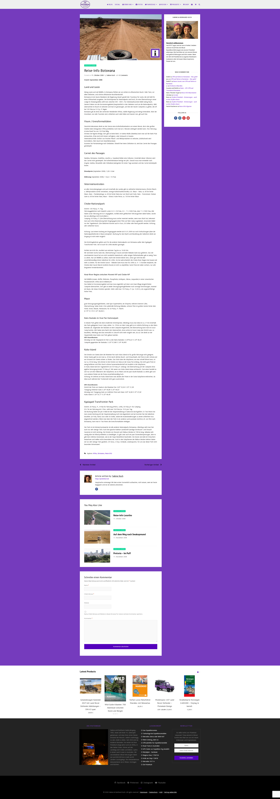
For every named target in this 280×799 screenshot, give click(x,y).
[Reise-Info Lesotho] (97, 517)
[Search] (199, 4)
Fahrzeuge (151, 4)
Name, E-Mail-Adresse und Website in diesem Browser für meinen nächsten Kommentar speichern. (113, 614)
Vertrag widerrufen (170, 792)
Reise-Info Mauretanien (189, 93)
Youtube (162, 783)
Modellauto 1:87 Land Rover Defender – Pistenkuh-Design (164, 703)
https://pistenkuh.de (102, 479)
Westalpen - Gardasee (150, 752)
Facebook (120, 783)
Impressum (143, 792)
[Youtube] (188, 118)
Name (86, 585)
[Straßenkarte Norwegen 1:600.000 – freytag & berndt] (189, 686)
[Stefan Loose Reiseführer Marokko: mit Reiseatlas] (140, 686)
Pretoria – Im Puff (122, 553)
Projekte (176, 4)
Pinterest (134, 783)
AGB (160, 792)
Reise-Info (108, 453)
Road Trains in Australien (151, 746)
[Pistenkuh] (85, 4)
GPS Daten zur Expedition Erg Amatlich (156, 749)
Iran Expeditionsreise (150, 730)
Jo (167, 86)
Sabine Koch (111, 75)
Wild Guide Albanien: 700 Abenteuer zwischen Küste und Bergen (115, 707)
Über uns (128, 4)
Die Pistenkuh (147, 764)
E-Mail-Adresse (89, 594)
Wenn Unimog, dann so (150, 740)
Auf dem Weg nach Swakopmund (129, 534)
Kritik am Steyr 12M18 (150, 758)
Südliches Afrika (90, 65)
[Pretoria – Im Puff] (97, 555)
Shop (187, 4)
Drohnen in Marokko (176, 86)
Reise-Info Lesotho (122, 515)
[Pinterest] (184, 118)
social (117, 4)
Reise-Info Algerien (185, 106)
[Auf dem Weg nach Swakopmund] (97, 536)
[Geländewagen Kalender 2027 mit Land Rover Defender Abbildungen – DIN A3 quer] (90, 686)
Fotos (140, 4)
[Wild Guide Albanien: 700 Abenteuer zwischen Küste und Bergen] (115, 688)
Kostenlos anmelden (186, 758)
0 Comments (123, 75)
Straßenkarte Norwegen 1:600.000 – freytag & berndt (189, 703)
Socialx (176, 95)
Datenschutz (153, 792)
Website (86, 603)
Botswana (101, 453)
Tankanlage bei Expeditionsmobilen (154, 733)
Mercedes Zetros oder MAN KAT (153, 736)
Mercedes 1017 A (149, 761)
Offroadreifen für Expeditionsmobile (155, 743)
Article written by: (109, 476)
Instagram (148, 783)
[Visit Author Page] (88, 479)
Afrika (95, 453)
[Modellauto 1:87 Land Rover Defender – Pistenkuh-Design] (164, 686)
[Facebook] (96, 489)
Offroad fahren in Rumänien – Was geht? (185, 77)
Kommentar (88, 618)
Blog (110, 4)
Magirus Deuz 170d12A (151, 755)
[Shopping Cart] (195, 4)
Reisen (164, 4)
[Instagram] (179, 118)
